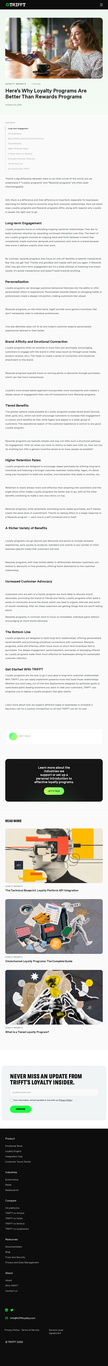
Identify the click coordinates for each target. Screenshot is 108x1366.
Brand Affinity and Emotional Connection (26, 139)
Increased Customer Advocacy (21, 159)
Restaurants (11, 1190)
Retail (8, 1184)
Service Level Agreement (56, 1331)
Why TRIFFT (11, 1285)
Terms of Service (30, 1330)
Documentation (13, 1246)
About (8, 1280)
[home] (15, 4)
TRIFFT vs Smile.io (15, 1223)
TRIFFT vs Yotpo (14, 1218)
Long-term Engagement (18, 128)
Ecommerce (11, 1179)
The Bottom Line (15, 164)
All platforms (12, 1208)
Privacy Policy (65, 1100)
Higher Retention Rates (18, 149)
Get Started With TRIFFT (19, 169)
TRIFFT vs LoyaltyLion (17, 1228)
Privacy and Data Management (22, 1262)
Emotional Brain (14, 1146)
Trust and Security (15, 1257)
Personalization (15, 134)
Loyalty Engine (13, 1151)
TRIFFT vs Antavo (14, 1213)
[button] (100, 4)
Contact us (11, 1290)
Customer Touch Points (18, 1161)
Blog (7, 1252)
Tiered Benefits (15, 144)
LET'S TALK (54, 791)
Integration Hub (13, 1156)
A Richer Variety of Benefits (20, 154)
